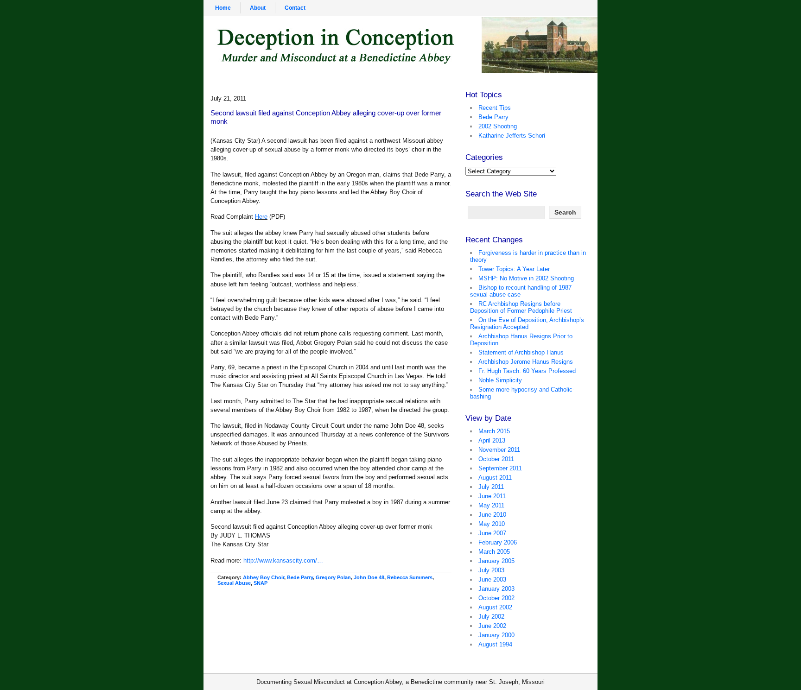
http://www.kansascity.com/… (283, 560)
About (258, 8)
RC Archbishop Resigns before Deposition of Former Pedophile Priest (521, 307)
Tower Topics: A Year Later (514, 269)
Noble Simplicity (500, 380)
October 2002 (496, 598)
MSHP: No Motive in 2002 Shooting (526, 278)
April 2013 (491, 440)
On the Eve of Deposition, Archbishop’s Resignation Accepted (527, 323)
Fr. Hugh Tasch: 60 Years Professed (527, 370)
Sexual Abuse (234, 583)
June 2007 (492, 533)
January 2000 (496, 635)
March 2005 (494, 551)
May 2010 (491, 523)
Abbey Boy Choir (263, 577)
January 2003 (496, 588)
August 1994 (495, 644)
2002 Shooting (497, 126)
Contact (295, 8)
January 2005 (496, 560)
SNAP (260, 583)
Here (261, 216)
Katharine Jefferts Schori (511, 135)
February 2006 (497, 542)
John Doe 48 (369, 577)
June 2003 (492, 579)
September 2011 (500, 468)
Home (223, 8)
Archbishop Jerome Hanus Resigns (525, 361)
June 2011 (492, 496)
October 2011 (496, 459)
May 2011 (491, 505)
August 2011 (495, 477)
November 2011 (499, 449)
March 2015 (494, 431)
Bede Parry (300, 577)
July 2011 (491, 486)
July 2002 (491, 616)
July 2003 (491, 570)
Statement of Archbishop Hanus (521, 352)
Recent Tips (494, 107)
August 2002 (495, 607)
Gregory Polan (333, 577)
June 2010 (492, 514)
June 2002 (492, 625)
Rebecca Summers (409, 577)
